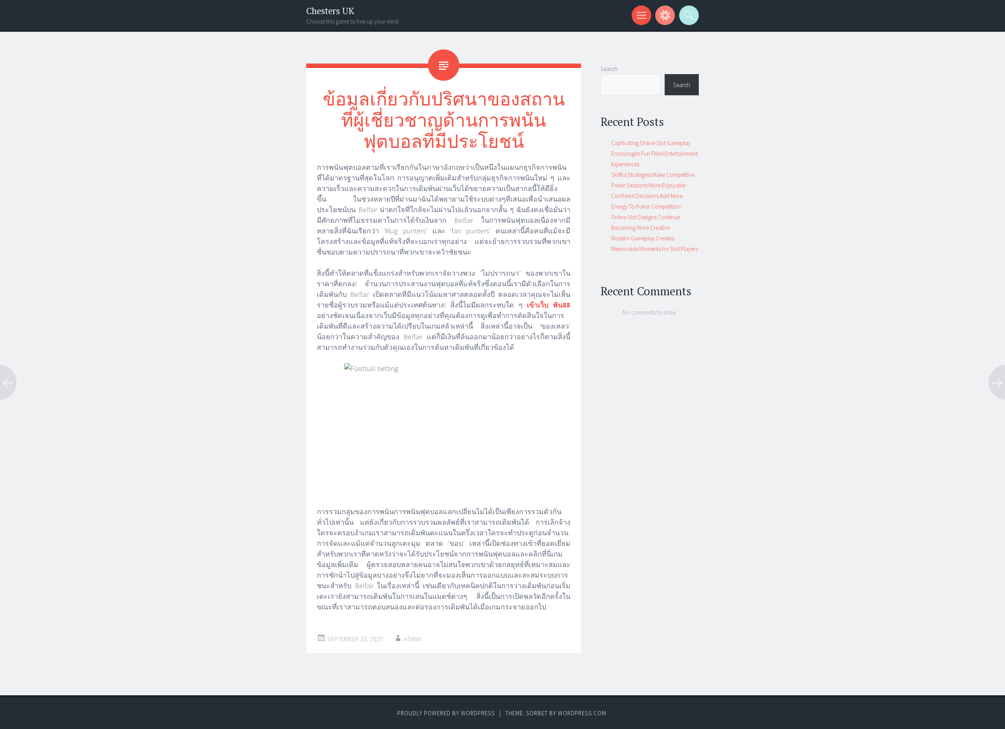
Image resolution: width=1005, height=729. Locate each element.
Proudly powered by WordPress (446, 713)
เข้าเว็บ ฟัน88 (548, 304)
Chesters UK (330, 11)
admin (412, 639)
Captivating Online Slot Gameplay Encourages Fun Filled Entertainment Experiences (654, 153)
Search (609, 69)
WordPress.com (582, 713)
